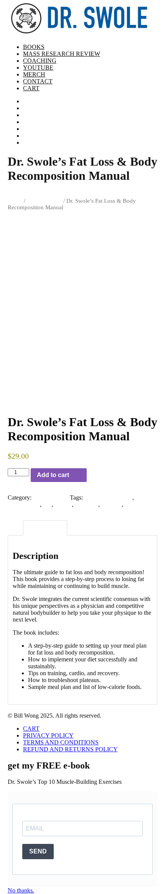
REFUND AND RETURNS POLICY (70, 749)
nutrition (111, 504)
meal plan (86, 504)
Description (45, 527)
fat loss (63, 504)
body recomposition (108, 497)
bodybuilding (24, 504)
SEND (38, 851)
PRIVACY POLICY (48, 735)
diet (47, 504)
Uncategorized (44, 201)
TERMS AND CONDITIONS (61, 742)
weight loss (138, 504)
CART (31, 728)
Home (15, 194)
